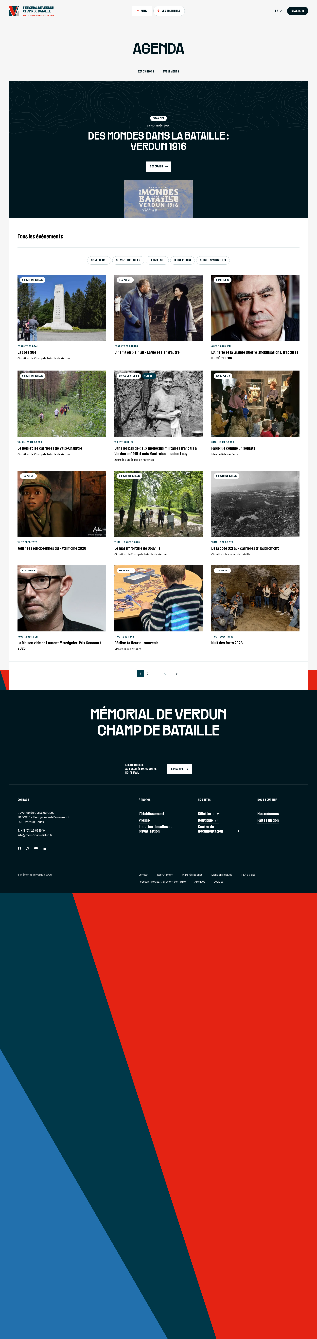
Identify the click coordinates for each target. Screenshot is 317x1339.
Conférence (99, 260)
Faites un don (268, 820)
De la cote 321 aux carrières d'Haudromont (245, 548)
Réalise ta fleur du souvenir (136, 643)
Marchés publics (192, 874)
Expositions (146, 71)
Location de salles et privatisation (155, 828)
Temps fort (157, 260)
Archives (199, 881)
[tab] (142, 11)
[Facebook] (19, 849)
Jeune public (182, 260)
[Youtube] (36, 849)
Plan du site (248, 874)
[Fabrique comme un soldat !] (255, 404)
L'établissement (151, 813)
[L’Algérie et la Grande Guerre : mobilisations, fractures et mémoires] (255, 308)
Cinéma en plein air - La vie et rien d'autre (147, 352)
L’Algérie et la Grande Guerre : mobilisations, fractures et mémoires (254, 355)
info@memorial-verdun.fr (35, 835)
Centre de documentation (210, 828)
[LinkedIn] (44, 849)
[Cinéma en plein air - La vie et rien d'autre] (158, 308)
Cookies (218, 881)
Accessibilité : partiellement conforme (162, 881)
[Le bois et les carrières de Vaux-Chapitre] (62, 404)
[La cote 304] (62, 308)
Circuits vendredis (213, 260)
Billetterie (206, 813)
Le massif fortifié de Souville (137, 548)
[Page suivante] (176, 673)
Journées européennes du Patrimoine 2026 (52, 548)
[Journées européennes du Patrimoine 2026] (62, 504)
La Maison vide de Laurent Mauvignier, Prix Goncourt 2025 (59, 646)
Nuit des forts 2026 (227, 643)
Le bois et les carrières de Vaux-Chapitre (50, 448)
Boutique (205, 820)
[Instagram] (28, 849)
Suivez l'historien (128, 260)
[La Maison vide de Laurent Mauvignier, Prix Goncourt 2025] (62, 598)
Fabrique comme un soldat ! (233, 448)
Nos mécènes (268, 813)
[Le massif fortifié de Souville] (158, 504)
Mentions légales (221, 874)
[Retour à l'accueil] (33, 11)
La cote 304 (27, 352)
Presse (144, 820)
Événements (171, 71)
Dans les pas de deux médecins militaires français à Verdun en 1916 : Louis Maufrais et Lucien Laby (155, 451)
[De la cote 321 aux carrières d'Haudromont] (255, 504)
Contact (143, 874)
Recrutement (165, 874)
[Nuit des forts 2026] (255, 598)
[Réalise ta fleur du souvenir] (158, 598)
